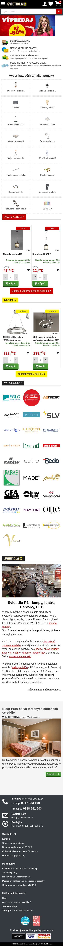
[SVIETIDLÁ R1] (17, 4)
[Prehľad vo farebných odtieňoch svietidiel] (31, 738)
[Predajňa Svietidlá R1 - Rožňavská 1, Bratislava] (31, 581)
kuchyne (6, 652)
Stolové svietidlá (47, 141)
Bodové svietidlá (15, 192)
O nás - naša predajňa (13, 843)
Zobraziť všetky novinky (31, 374)
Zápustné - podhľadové (16, 209)
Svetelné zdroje (9, 906)
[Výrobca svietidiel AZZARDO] (51, 397)
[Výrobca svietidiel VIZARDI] (11, 540)
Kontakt (6, 839)
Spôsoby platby (9, 872)
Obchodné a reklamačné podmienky (19, 868)
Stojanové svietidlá (15, 158)
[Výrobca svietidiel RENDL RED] (31, 397)
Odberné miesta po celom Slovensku (20, 851)
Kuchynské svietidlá (16, 175)
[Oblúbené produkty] (50, 4)
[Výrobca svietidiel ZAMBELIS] (31, 525)
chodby (38, 649)
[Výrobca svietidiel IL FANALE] (11, 461)
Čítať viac (52, 774)
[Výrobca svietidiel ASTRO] (31, 461)
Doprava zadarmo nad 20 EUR (17, 847)
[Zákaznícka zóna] (44, 4)
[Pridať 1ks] (16, 277)
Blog (4, 898)
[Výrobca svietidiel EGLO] (11, 397)
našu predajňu (20, 667)
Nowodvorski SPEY (41, 254)
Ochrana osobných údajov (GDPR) (19, 885)
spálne (17, 652)
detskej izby (39, 652)
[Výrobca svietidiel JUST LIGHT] (51, 445)
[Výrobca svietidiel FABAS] (11, 478)
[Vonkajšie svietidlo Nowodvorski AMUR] (16, 238)
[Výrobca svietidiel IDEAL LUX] (31, 445)
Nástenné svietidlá (16, 141)
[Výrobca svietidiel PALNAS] (11, 510)
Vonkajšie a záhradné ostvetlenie (18, 910)
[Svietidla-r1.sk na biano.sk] (36, 921)
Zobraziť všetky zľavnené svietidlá (31, 291)
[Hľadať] (59, 11)
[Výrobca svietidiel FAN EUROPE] (51, 525)
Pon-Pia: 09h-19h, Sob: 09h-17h (27, 826)
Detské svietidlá (47, 175)
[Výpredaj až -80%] (27, 25)
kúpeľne (26, 652)
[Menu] (3, 3)
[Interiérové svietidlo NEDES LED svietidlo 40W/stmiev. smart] (16, 321)
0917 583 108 (25, 803)
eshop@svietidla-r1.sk (22, 817)
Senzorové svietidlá (47, 192)
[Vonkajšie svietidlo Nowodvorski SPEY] (46, 238)
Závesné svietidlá (16, 124)
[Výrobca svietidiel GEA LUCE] (11, 494)
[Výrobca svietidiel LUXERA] (31, 430)
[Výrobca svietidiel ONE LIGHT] (51, 510)
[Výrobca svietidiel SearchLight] (11, 430)
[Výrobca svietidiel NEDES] (51, 477)
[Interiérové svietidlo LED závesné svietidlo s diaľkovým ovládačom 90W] (46, 321)
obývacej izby (51, 649)
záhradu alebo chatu (20, 656)
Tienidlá (15, 108)
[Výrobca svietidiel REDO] (51, 461)
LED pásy (47, 209)
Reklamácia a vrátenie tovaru (16, 876)
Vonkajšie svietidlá (47, 91)
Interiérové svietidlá (15, 91)
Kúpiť (11, 283)
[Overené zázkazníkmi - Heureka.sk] (25, 921)
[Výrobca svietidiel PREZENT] (51, 430)
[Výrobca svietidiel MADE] (31, 477)
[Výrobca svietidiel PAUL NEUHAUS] (11, 414)
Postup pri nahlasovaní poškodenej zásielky (23, 881)
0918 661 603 (26, 808)
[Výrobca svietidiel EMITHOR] (11, 446)
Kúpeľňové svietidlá (47, 158)
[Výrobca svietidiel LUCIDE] (31, 414)
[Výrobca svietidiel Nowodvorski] (51, 494)
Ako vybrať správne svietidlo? (16, 902)
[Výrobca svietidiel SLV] (51, 414)
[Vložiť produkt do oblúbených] (28, 270)
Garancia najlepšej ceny (14, 855)
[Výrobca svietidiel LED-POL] (11, 525)
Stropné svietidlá (47, 124)
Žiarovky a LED (47, 108)
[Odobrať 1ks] (5, 277)
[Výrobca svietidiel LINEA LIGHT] (31, 494)
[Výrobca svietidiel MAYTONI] (31, 510)
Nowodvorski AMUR (12, 254)
